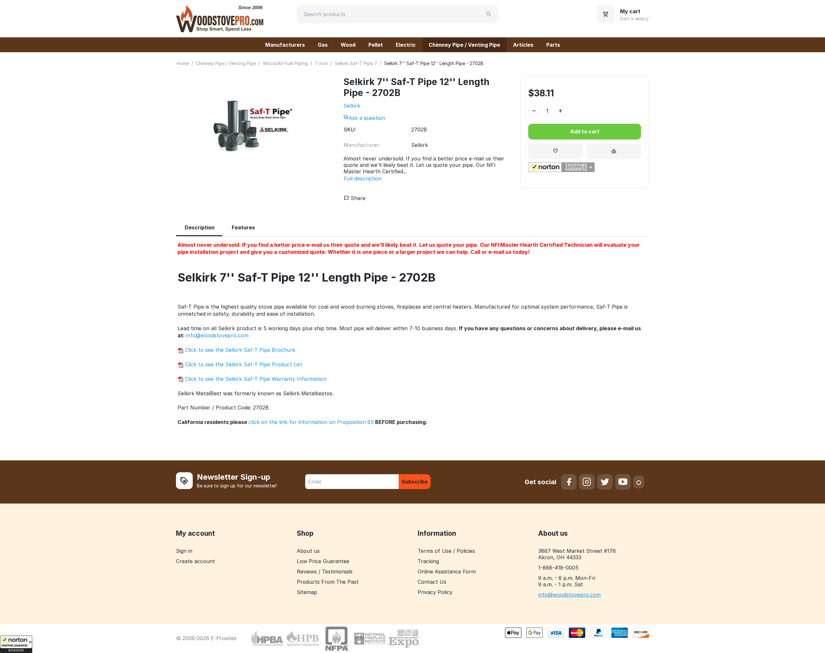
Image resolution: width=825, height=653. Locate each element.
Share (357, 198)
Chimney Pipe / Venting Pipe (464, 45)
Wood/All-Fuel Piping (285, 63)
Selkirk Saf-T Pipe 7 (356, 63)
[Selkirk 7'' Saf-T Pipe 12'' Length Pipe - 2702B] (253, 126)
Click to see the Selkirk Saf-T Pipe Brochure (239, 350)
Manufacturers (285, 45)
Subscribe (415, 481)
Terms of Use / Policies (446, 551)
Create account (195, 561)
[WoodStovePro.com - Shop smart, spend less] (219, 18)
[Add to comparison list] (614, 151)
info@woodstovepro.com (217, 335)
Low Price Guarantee (323, 561)
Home (183, 63)
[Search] (489, 14)
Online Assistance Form (447, 571)
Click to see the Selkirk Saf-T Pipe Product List (242, 364)
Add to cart (584, 131)
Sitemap (307, 592)
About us (308, 551)
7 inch (321, 63)
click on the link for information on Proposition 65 (311, 422)
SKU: (350, 129)
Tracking (428, 561)
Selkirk (352, 105)
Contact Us (432, 582)
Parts (553, 45)
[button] (16, 644)
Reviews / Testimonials (325, 571)
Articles (523, 45)
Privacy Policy (435, 592)
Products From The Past (328, 582)
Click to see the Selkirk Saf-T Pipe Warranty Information (254, 379)
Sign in (184, 551)
